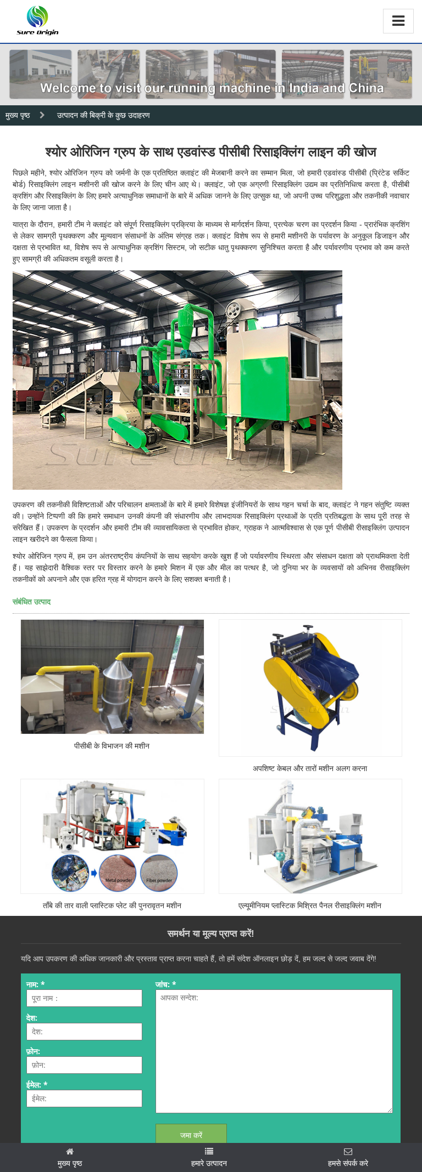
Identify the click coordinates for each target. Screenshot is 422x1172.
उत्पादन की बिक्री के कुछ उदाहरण (103, 115)
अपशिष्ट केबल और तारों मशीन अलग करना (310, 768)
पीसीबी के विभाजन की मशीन (111, 745)
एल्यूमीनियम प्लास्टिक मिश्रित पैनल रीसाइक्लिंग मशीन (309, 905)
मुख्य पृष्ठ (17, 115)
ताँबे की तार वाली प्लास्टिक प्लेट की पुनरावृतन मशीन (112, 905)
